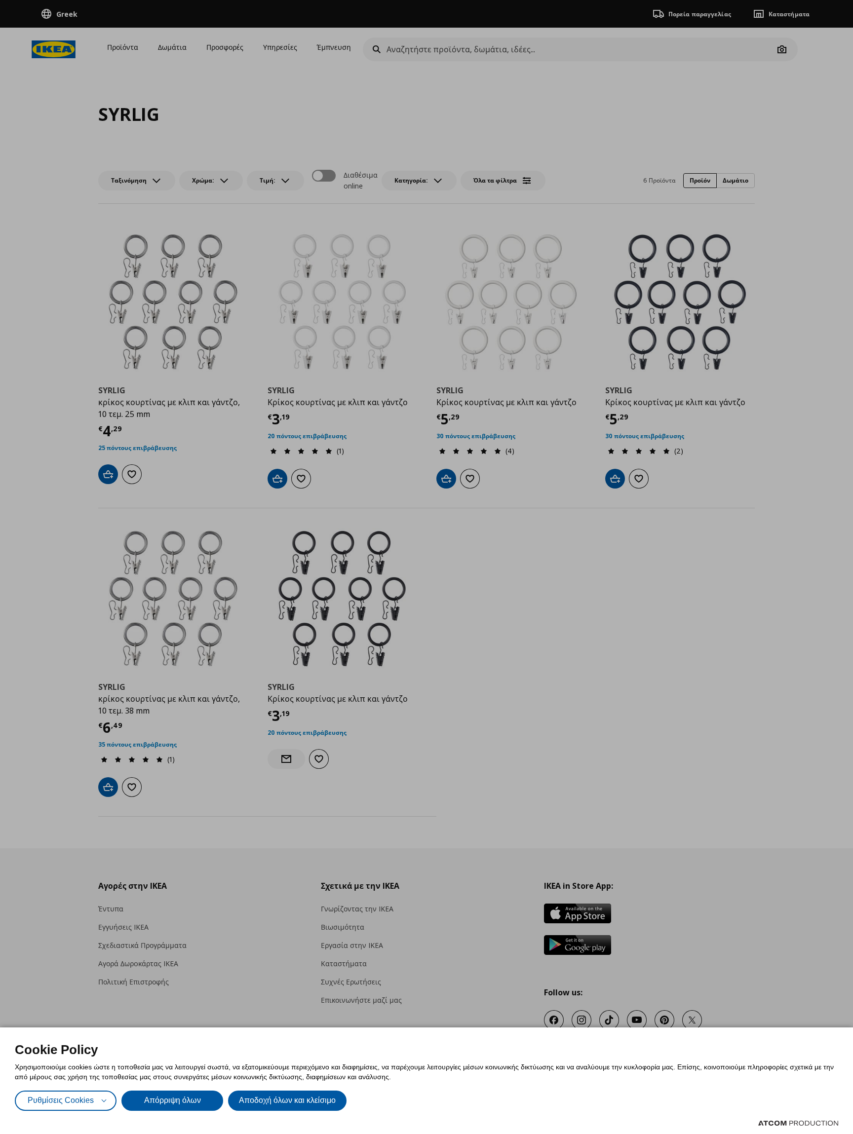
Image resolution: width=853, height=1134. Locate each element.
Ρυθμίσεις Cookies (61, 1100)
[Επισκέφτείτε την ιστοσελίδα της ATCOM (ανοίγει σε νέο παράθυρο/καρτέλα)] (798, 1123)
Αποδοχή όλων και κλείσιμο (287, 1100)
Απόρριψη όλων (172, 1100)
